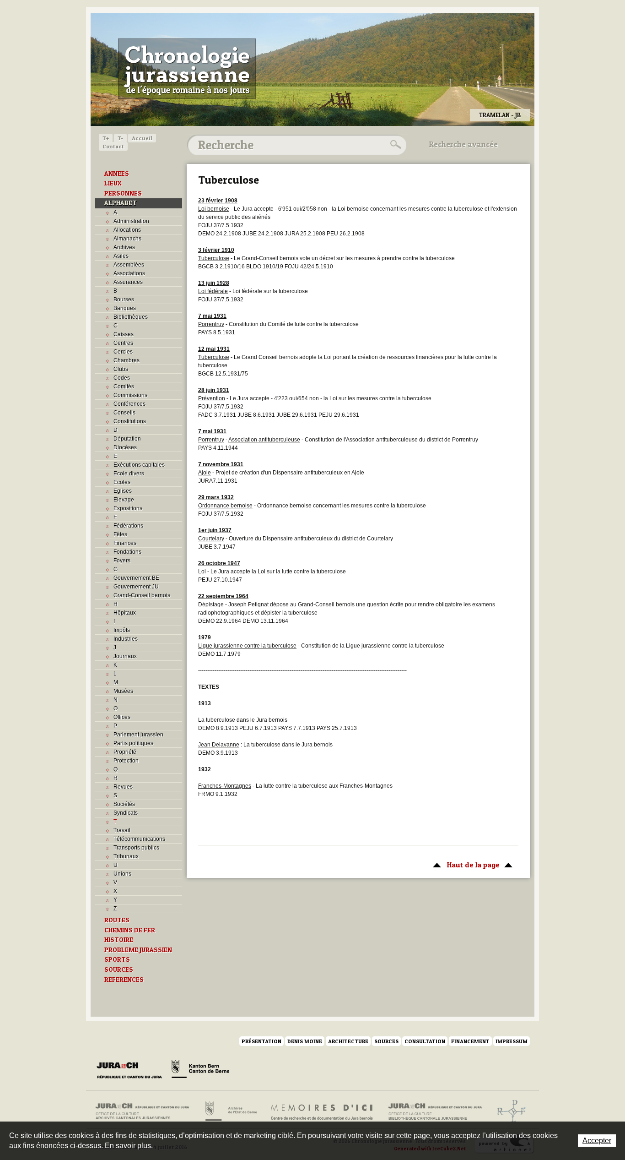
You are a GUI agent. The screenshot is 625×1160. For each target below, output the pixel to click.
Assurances (128, 282)
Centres (123, 343)
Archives (124, 247)
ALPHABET (120, 203)
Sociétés (124, 804)
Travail (121, 830)
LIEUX (113, 183)
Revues (123, 787)
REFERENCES (124, 979)
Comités (123, 386)
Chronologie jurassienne (187, 68)
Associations (129, 273)
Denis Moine (304, 1041)
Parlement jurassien (138, 734)
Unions (122, 874)
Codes (121, 378)
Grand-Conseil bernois (141, 595)
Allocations (127, 230)
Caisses (123, 334)
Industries (125, 639)
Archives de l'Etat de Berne (230, 1111)
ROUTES (116, 920)
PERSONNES (123, 193)
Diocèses (125, 447)
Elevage (123, 499)
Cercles (123, 352)
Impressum (512, 1041)
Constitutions (129, 421)
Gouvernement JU (136, 586)
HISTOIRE (118, 940)
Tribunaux (126, 856)
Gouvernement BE (136, 578)
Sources (386, 1041)
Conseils (124, 412)
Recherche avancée (463, 144)
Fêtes (120, 534)
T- (120, 138)
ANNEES (116, 173)
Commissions (130, 395)
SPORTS (117, 959)
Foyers (121, 560)
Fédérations (128, 526)
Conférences (129, 404)
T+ (105, 138)
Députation (127, 439)
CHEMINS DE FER (129, 930)
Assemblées (128, 264)
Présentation (261, 1041)
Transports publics (136, 847)
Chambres (126, 360)
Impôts (121, 630)
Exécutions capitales (139, 465)
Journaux (125, 656)
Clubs (120, 369)
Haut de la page (464, 864)
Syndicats (125, 813)
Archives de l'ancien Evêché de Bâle (508, 1111)
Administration (131, 221)
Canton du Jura (131, 1070)
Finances (124, 543)
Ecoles (121, 482)
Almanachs (127, 238)
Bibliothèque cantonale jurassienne (435, 1111)
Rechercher (394, 144)
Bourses (123, 299)
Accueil (142, 138)
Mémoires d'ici (322, 1111)
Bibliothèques (130, 317)
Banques (124, 308)
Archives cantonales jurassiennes (145, 1111)
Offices (121, 717)
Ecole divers (128, 473)
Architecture (348, 1041)
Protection (126, 760)
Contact (113, 146)
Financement (470, 1041)
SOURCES (118, 969)
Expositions (127, 508)
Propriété (124, 752)
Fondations (127, 552)
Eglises (122, 491)
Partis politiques (133, 743)
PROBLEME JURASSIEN (138, 950)
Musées (123, 691)
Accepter (596, 1140)
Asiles (121, 256)
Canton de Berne (200, 1070)
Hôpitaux (124, 613)
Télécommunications (139, 839)
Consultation (424, 1041)
